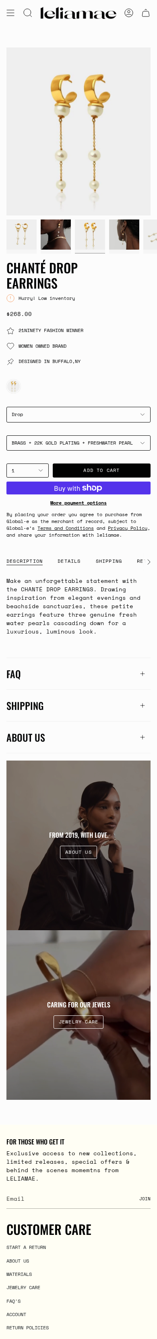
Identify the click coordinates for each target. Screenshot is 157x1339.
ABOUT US (17, 1260)
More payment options (78, 502)
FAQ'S (13, 1300)
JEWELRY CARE (23, 1287)
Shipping (24, 705)
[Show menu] (10, 13)
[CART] (145, 13)
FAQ (13, 673)
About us (25, 737)
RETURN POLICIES (27, 1327)
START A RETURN (26, 1247)
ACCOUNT (16, 1314)
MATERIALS (19, 1273)
